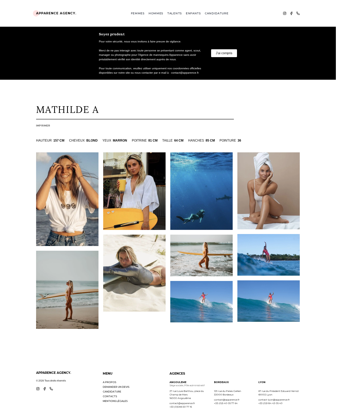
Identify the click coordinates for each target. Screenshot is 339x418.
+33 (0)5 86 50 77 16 (181, 406)
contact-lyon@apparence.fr (274, 399)
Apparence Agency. (56, 13)
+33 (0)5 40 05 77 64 (226, 403)
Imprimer (43, 125)
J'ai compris (224, 53)
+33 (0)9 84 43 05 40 (270, 403)
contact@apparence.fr (182, 403)
